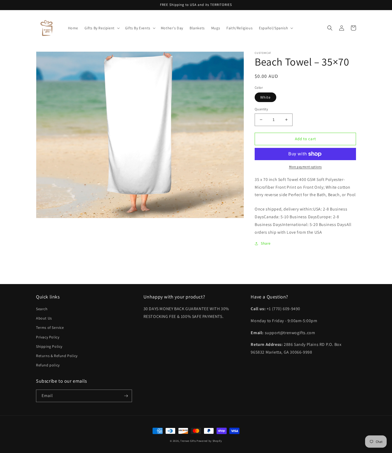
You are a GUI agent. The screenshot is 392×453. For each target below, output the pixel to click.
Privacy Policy (47, 337)
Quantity (261, 109)
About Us (44, 318)
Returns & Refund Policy (57, 355)
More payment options (305, 167)
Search (42, 308)
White (265, 97)
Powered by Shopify (209, 441)
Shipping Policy (49, 346)
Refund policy (48, 365)
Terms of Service (50, 327)
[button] (101, 28)
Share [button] (266, 243)
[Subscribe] (126, 396)
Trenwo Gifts (188, 441)
